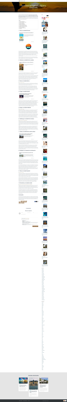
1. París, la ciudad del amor (22, 21)
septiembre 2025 (43, 279)
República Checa (43, 358)
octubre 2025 (43, 278)
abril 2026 (43, 272)
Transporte (43, 366)
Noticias (42, 349)
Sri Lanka (42, 362)
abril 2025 (43, 284)
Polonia (42, 354)
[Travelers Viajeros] (22, 1)
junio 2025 (43, 282)
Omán (42, 351)
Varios (42, 368)
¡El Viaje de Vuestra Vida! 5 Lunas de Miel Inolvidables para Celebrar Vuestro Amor (45, 66)
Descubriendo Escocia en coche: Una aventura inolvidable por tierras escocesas (45, 177)
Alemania (42, 302)
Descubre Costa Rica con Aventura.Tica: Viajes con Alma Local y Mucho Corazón (45, 186)
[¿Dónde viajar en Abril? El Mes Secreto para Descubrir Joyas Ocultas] (33, 383)
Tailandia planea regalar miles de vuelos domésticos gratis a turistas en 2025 (45, 226)
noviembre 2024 (43, 289)
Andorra (42, 303)
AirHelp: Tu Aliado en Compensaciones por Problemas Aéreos (45, 257)
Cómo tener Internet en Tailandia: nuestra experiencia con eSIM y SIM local (45, 50)
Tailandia (42, 365)
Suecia (42, 363)
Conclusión (21, 28)
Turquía (42, 367)
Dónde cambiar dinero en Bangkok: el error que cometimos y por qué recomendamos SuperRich (45, 41)
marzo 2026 (43, 273)
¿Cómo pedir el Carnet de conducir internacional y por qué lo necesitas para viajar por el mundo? (45, 33)
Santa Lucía (43, 361)
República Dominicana (44, 359)
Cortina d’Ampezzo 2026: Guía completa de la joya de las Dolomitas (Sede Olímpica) (45, 123)
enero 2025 (43, 287)
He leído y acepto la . (25, 218)
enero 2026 (43, 275)
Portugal (42, 355)
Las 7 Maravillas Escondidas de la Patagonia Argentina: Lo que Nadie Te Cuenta (45, 84)
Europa (19, 14)
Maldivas (42, 342)
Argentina (42, 304)
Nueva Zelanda (43, 350)
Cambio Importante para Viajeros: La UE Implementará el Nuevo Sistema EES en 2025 (45, 209)
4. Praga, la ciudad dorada (21, 23)
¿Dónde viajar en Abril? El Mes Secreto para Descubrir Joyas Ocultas (33, 392)
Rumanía (42, 360)
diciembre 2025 (43, 276)
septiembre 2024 (43, 291)
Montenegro (43, 347)
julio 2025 (42, 281)
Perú (42, 353)
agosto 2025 (43, 280)
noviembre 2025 (43, 277)
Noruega (42, 348)
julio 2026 (42, 269)
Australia (42, 305)
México (42, 345)
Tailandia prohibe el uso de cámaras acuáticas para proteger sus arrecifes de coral (45, 218)
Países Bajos (43, 352)
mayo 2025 (43, 283)
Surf (42, 364)
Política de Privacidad (27, 218)
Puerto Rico (43, 356)
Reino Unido (43, 357)
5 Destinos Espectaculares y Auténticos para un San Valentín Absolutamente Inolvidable (44, 115)
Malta (42, 343)
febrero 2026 (43, 274)
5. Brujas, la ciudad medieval (22, 24)
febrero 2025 (43, 286)
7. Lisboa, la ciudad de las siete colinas (23, 25)
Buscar (47, 15)
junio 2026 (43, 270)
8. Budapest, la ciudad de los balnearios (23, 26)
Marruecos (43, 344)
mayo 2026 (43, 271)
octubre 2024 (43, 290)
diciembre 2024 (43, 288)
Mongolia (42, 346)
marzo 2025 (43, 285)
